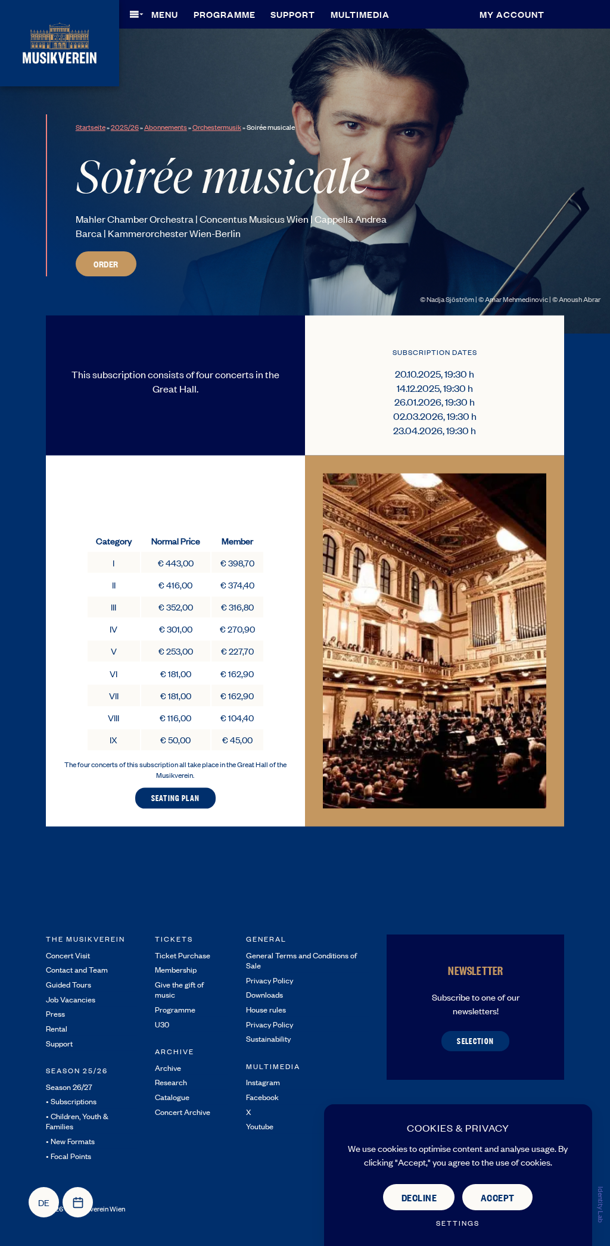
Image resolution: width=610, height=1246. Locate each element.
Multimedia (360, 14)
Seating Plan (175, 797)
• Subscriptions (71, 1101)
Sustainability (268, 1038)
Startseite (90, 127)
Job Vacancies (70, 999)
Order (106, 263)
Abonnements (165, 127)
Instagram (263, 1082)
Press (55, 1013)
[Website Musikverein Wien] (59, 41)
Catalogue (172, 1096)
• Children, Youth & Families (77, 1121)
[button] (158, 14)
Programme (225, 14)
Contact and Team (77, 969)
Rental (56, 1028)
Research (171, 1082)
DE (43, 1202)
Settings (458, 1223)
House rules (266, 1009)
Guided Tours (68, 984)
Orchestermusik (216, 127)
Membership (176, 969)
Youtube (259, 1126)
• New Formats (70, 1141)
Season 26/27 (69, 1086)
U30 (162, 1024)
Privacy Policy (269, 980)
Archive (168, 1067)
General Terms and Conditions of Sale (301, 960)
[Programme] (78, 1202)
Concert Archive (182, 1111)
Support (292, 14)
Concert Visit (68, 955)
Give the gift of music (179, 989)
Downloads (264, 994)
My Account (512, 14)
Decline (419, 1197)
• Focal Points (68, 1155)
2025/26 (125, 127)
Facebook (262, 1096)
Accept (498, 1197)
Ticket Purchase (182, 955)
